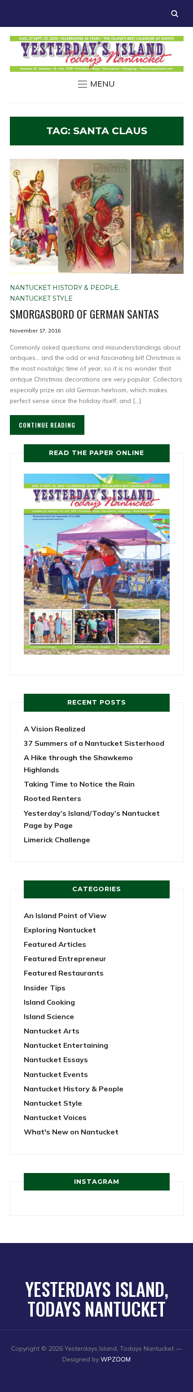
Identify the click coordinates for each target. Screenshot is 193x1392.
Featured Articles (55, 944)
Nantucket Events (56, 1074)
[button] (96, 84)
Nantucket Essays (56, 1059)
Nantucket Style (41, 298)
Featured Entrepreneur (65, 958)
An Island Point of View (65, 915)
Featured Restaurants (64, 972)
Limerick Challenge (57, 839)
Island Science (49, 1016)
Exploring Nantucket (60, 929)
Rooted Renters (52, 798)
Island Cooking (49, 1002)
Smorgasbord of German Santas (84, 314)
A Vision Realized (54, 728)
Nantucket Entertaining (66, 1045)
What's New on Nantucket (71, 1131)
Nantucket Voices (55, 1117)
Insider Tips (45, 987)
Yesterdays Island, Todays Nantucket (96, 1298)
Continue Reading (47, 424)
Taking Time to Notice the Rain (79, 783)
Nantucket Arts (51, 1030)
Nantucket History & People (64, 288)
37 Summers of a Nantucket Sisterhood (94, 743)
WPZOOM (116, 1359)
